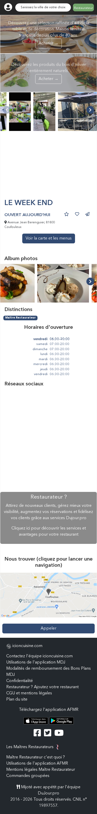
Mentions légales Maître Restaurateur (40, 770)
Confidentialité (19, 681)
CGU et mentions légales (29, 693)
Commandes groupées (27, 776)
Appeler (48, 628)
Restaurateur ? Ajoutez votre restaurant (42, 687)
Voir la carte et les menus (49, 238)
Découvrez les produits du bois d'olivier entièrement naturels (48, 72)
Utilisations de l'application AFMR (37, 764)
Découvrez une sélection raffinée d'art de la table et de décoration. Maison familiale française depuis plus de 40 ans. (48, 33)
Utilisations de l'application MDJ (35, 662)
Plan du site (16, 699)
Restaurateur (83, 8)
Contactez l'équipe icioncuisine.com (39, 656)
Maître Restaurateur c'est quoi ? (35, 757)
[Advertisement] (48, 167)
